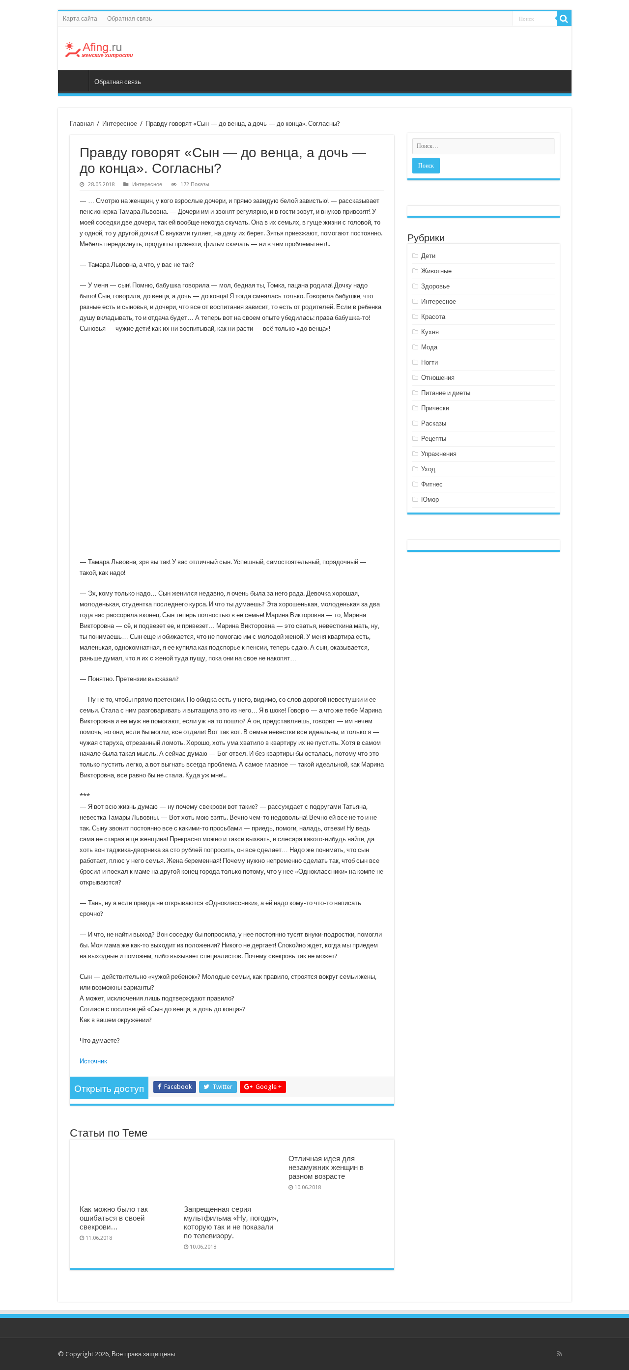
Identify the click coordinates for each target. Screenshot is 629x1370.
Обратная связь (129, 18)
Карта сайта (80, 18)
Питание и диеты (445, 393)
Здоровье (435, 286)
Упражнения (439, 453)
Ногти (429, 362)
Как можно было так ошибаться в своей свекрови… (114, 1218)
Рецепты (433, 438)
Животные (436, 271)
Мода (429, 347)
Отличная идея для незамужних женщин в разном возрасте (326, 1167)
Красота (433, 316)
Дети (428, 255)
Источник (93, 1061)
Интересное (119, 123)
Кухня (430, 332)
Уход (428, 469)
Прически (435, 408)
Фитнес (432, 484)
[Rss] (559, 1354)
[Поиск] (564, 18)
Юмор (430, 499)
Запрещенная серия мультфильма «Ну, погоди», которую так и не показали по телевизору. (231, 1222)
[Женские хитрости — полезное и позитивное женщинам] (99, 48)
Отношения (438, 377)
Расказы (433, 423)
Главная (75, 80)
